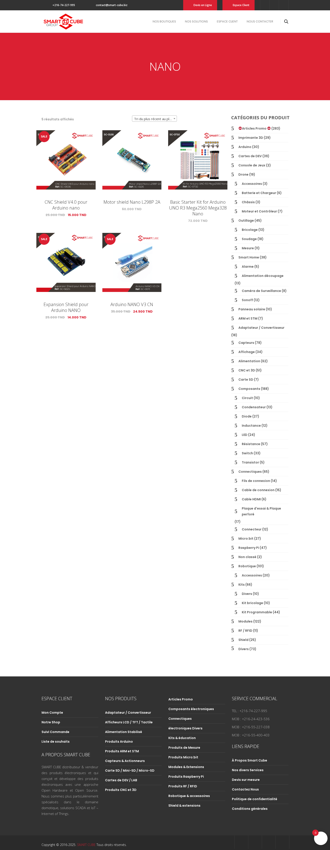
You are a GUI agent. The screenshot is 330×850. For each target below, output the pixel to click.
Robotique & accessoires (189, 796)
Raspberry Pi (248, 547)
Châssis (248, 202)
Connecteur (252, 529)
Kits (241, 584)
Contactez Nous (245, 789)
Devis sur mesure (246, 779)
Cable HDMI (251, 499)
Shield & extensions (184, 805)
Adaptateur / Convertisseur (261, 327)
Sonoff (247, 300)
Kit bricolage (252, 603)
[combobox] (154, 118)
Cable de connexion (258, 490)
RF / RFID (245, 630)
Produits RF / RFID (182, 786)
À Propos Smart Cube (249, 760)
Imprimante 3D (250, 137)
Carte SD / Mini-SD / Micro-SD (129, 770)
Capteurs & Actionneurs (125, 761)
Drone (243, 174)
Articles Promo (254, 128)
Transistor (250, 462)
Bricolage (250, 229)
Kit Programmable (257, 612)
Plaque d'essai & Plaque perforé (261, 511)
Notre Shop (51, 722)
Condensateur (254, 407)
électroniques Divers (185, 728)
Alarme (248, 266)
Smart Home (248, 257)
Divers (247, 594)
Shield (243, 640)
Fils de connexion (256, 481)
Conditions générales (250, 808)
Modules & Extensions (186, 767)
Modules (245, 621)
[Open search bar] (286, 21)
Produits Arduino (119, 741)
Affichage (246, 352)
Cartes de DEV (250, 156)
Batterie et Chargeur (259, 193)
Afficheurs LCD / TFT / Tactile (129, 722)
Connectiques (250, 471)
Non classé (247, 557)
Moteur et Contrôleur (259, 211)
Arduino (244, 147)
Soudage (249, 239)
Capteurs (246, 342)
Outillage (246, 220)
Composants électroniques (191, 709)
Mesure (248, 248)
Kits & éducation (182, 738)
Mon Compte (52, 712)
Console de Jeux (251, 165)
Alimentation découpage (263, 276)
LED (244, 435)
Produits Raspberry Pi (186, 776)
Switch (247, 453)
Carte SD (245, 379)
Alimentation (249, 361)
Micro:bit (245, 538)
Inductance (251, 425)
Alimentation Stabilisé (123, 732)
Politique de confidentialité (254, 799)
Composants (249, 388)
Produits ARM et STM (122, 751)
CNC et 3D (246, 370)
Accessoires (252, 183)
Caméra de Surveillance (261, 291)
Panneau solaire (251, 309)
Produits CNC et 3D (120, 790)
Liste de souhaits (56, 741)
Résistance (251, 444)
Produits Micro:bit (183, 757)
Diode (247, 416)
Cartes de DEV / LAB (121, 780)
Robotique (247, 566)
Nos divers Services (248, 770)
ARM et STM (247, 318)
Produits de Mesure (184, 747)
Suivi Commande (55, 732)
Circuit (247, 398)
